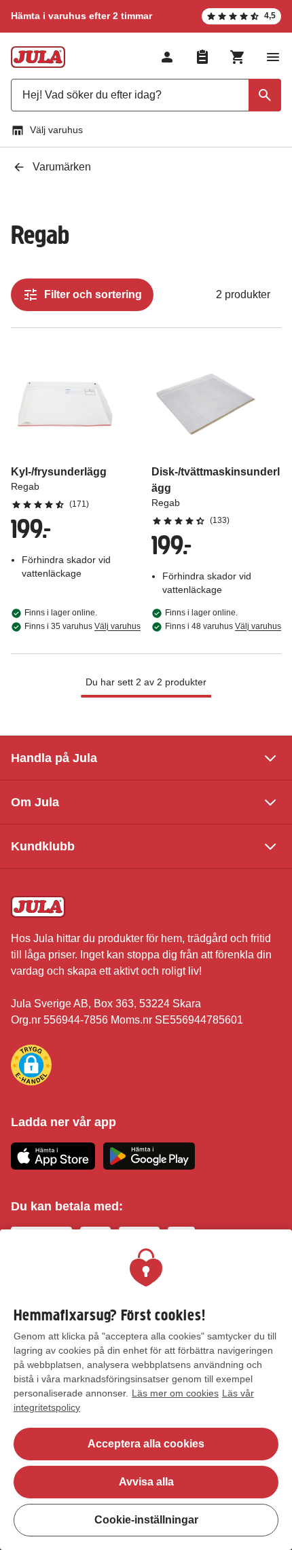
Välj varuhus (56, 129)
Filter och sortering (93, 294)
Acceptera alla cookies (146, 1443)
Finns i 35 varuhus (82, 626)
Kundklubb (43, 846)
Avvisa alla (146, 1482)
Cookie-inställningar (146, 1520)
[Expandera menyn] (273, 57)
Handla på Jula (54, 758)
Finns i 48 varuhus (223, 626)
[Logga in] (167, 57)
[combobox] (146, 95)
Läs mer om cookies (175, 1393)
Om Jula (35, 802)
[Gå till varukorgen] (237, 57)
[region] (146, 1389)
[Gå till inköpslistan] (202, 57)
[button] (31, 1065)
